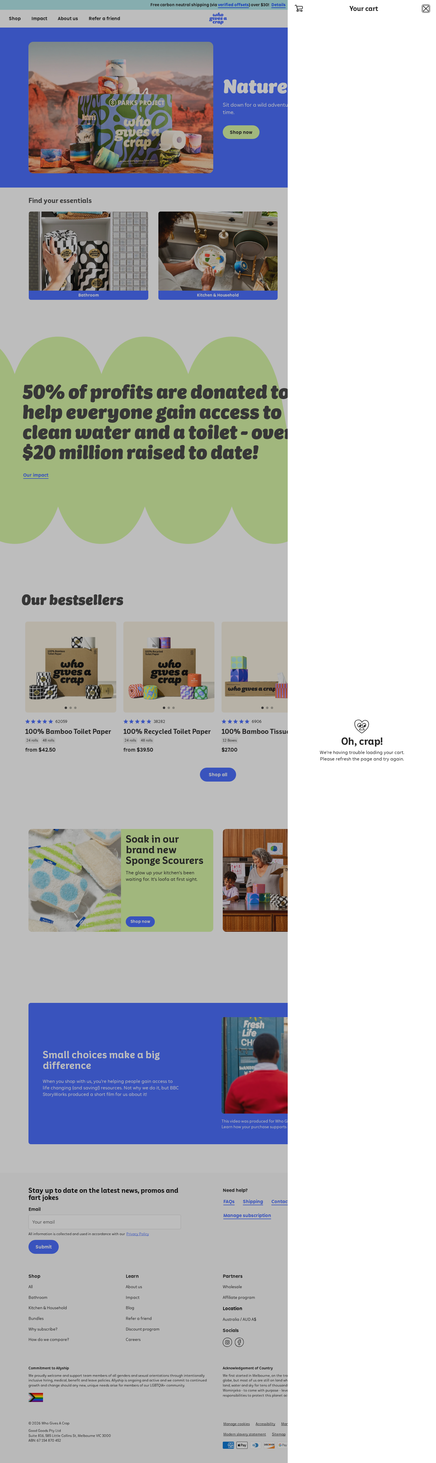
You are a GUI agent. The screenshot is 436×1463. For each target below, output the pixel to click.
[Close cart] (426, 9)
